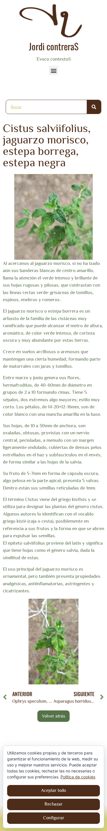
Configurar (53, 817)
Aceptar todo (53, 790)
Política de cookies (77, 776)
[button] (53, 70)
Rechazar (53, 804)
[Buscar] (94, 107)
